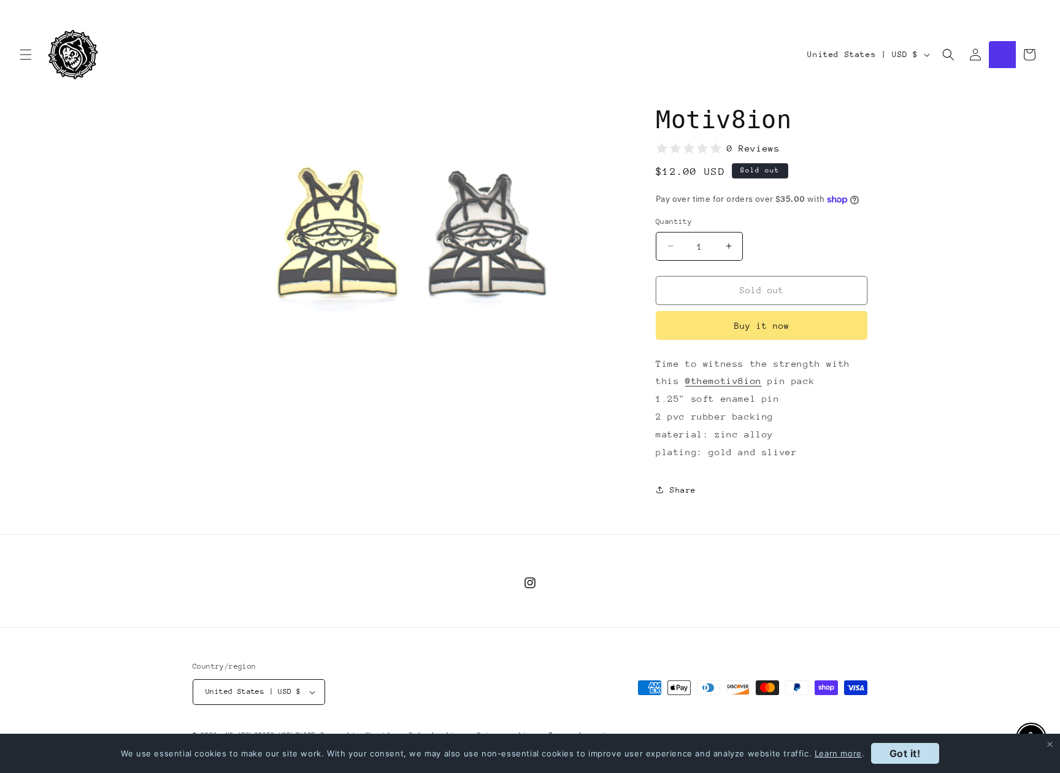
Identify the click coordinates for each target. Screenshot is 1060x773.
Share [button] (683, 489)
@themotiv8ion (723, 380)
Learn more (838, 753)
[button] (25, 54)
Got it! (905, 753)
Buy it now (761, 326)
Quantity (674, 221)
